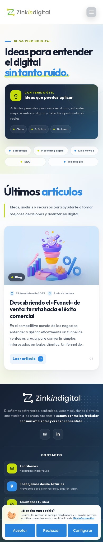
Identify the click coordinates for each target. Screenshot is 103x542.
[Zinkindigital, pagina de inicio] (28, 12)
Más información (83, 518)
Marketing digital (52, 150)
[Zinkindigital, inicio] (51, 398)
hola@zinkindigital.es (34, 470)
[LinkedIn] (58, 434)
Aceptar (20, 530)
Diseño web (86, 150)
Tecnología (75, 161)
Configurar (83, 530)
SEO (27, 161)
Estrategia (20, 150)
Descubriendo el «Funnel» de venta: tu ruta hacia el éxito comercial (45, 309)
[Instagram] (45, 434)
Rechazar (51, 530)
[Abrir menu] (91, 12)
